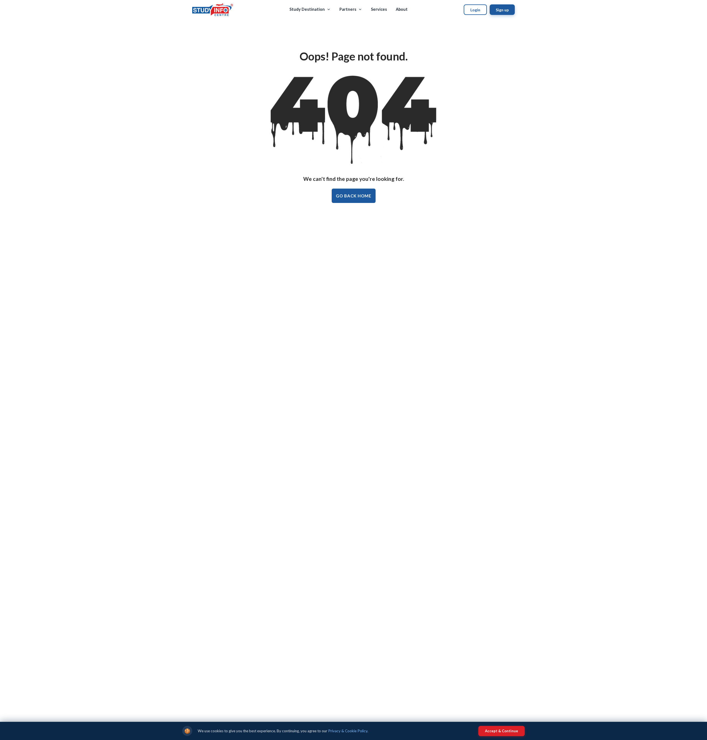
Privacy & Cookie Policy (347, 731)
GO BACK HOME (353, 195)
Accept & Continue (501, 731)
